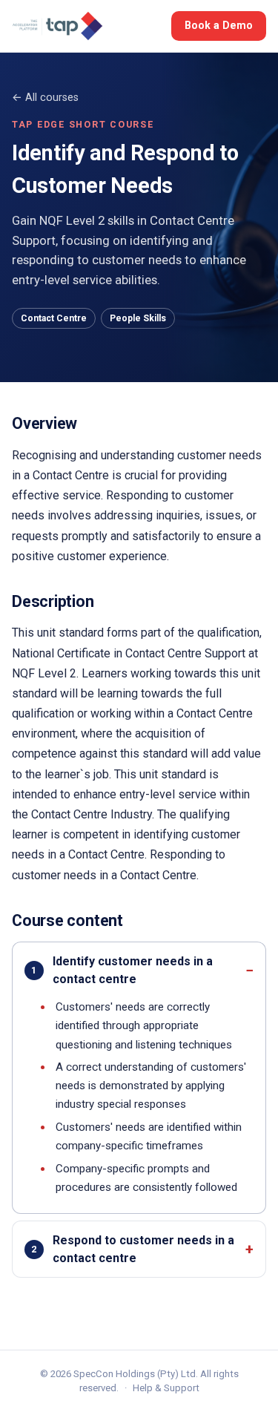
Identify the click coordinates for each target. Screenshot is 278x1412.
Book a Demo (219, 25)
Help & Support (166, 1387)
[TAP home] (57, 26)
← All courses (45, 97)
